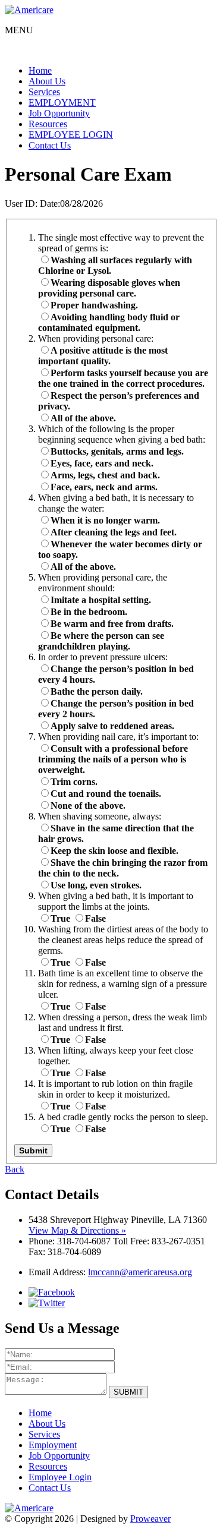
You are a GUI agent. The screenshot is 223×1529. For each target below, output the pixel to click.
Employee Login (60, 1477)
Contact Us (50, 145)
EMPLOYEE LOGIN (71, 135)
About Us (47, 81)
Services (44, 92)
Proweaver (150, 1519)
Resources (48, 124)
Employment (53, 1445)
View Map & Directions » (77, 1230)
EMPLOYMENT (62, 102)
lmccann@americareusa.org (140, 1272)
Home (40, 70)
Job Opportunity (59, 113)
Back (14, 1169)
